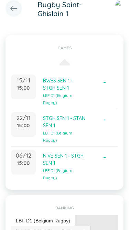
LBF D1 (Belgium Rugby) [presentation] (43, 220)
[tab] (43, 221)
